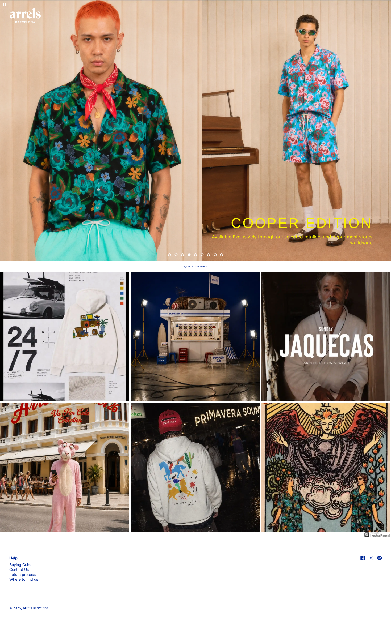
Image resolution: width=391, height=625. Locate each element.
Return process (22, 574)
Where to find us (23, 579)
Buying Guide (20, 564)
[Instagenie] (377, 534)
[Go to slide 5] (195, 254)
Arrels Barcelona (35, 608)
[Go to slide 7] (208, 254)
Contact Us (19, 569)
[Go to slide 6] (202, 254)
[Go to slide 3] (182, 254)
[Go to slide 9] (221, 254)
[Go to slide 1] (169, 254)
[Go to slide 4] (189, 254)
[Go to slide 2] (176, 254)
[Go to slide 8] (215, 254)
